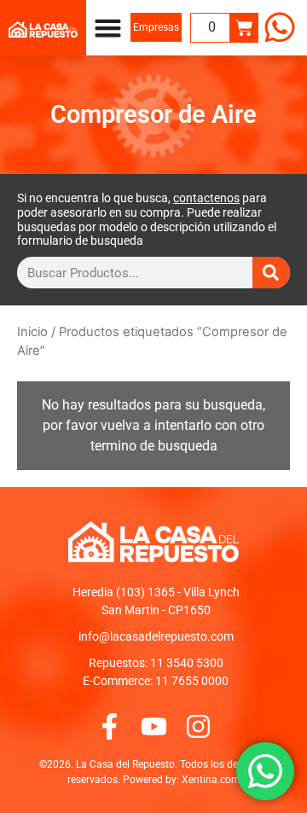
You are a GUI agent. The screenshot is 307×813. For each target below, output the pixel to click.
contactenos (206, 198)
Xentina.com (211, 780)
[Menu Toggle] (108, 28)
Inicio (32, 332)
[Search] (271, 272)
